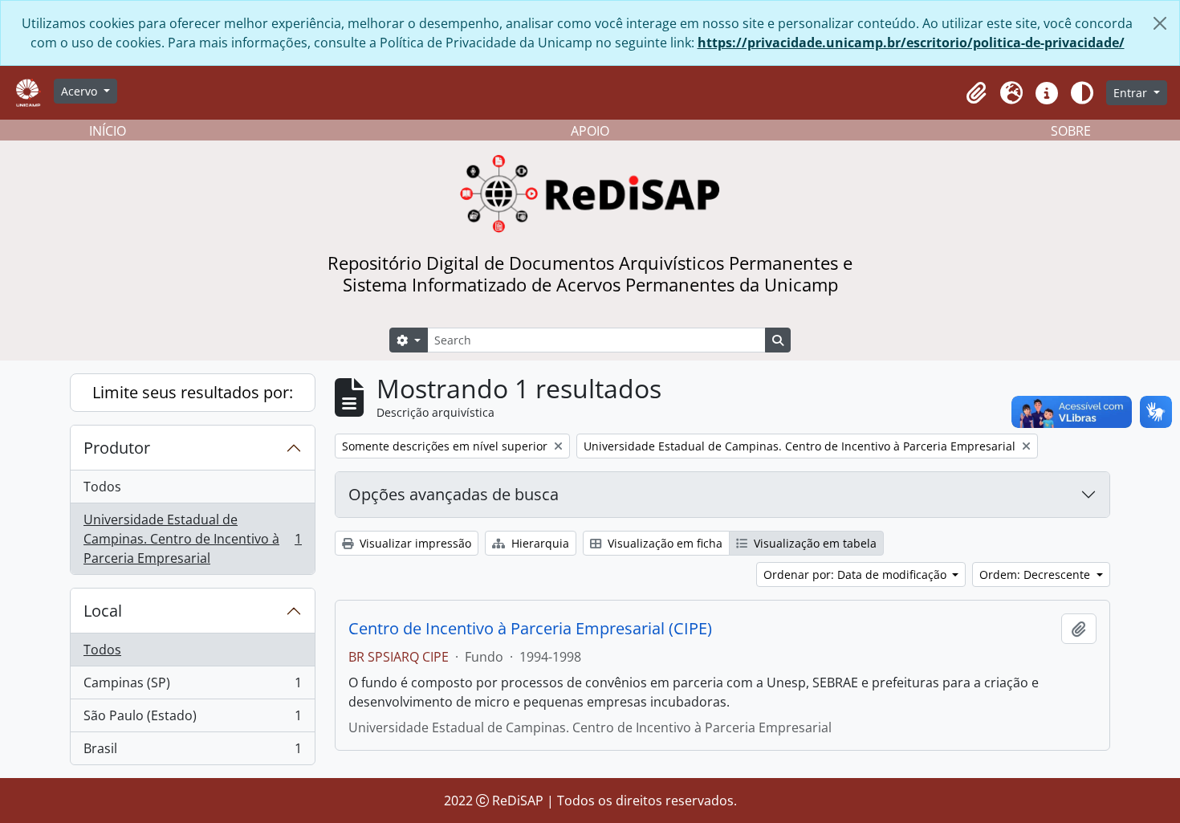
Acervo (80, 91)
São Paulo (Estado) (192, 719)
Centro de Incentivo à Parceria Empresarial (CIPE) (530, 628)
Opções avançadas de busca (453, 494)
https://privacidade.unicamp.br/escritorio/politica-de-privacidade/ (911, 42)
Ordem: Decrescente (1036, 574)
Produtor (116, 447)
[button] (976, 93)
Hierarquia (538, 543)
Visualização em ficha (663, 543)
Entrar (1131, 92)
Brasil (192, 751)
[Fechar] (1160, 23)
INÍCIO (107, 131)
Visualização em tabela (814, 543)
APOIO (590, 131)
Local (102, 610)
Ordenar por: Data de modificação (856, 574)
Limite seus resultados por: (192, 392)
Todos (102, 486)
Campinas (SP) (192, 686)
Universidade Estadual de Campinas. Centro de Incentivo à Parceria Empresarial (192, 539)
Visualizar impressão (413, 543)
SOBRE (1071, 131)
